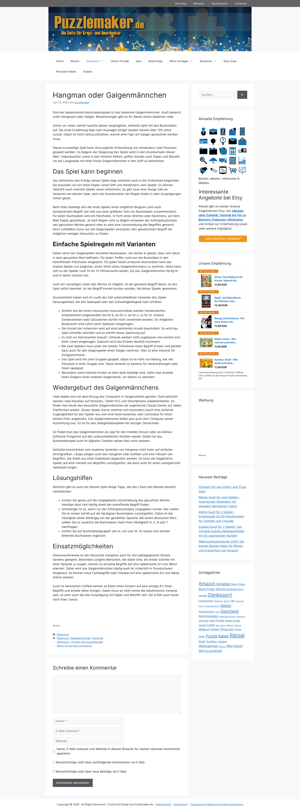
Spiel (202, 641)
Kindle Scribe (232, 620)
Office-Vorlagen (179, 61)
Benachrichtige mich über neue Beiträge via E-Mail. (91, 771)
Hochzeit (204, 620)
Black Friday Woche (212, 589)
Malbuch (204, 629)
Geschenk (229, 611)
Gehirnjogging (207, 611)
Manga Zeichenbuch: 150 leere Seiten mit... (229, 320)
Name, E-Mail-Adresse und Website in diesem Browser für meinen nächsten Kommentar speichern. (118, 751)
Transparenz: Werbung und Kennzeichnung (216, 804)
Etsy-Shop (180, 3)
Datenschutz (163, 804)
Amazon (207, 583)
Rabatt (223, 636)
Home (60, 61)
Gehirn (225, 605)
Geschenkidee (208, 616)
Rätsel (237, 635)
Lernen (202, 625)
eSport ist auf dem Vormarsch (74, 645)
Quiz (138, 61)
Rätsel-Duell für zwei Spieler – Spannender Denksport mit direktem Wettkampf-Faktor (219, 502)
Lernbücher (241, 3)
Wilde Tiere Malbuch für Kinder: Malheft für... (228, 279)
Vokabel (222, 641)
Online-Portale (120, 61)
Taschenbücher (219, 3)
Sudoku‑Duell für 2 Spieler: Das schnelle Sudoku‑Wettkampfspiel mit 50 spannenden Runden (221, 531)
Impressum (181, 804)
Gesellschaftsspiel (227, 616)
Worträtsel (235, 646)
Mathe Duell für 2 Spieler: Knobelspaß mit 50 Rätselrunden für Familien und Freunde (221, 516)
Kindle (219, 620)
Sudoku (88, 71)
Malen (215, 629)
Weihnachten (208, 646)
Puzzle (211, 636)
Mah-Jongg (220, 625)
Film (232, 600)
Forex (201, 606)
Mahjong (230, 625)
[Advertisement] (116, 614)
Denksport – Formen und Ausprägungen (80, 641)
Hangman (97, 638)
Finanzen (240, 601)
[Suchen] (242, 95)
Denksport (92, 61)
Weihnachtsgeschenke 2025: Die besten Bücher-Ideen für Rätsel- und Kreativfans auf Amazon (221, 546)
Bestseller (198, 3)
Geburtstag (155, 61)
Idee (212, 620)
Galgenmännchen (80, 638)
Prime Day (227, 629)
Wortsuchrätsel (210, 651)
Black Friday (238, 584)
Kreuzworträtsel (66, 71)
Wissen (75, 61)
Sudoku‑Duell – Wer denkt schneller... (226, 361)
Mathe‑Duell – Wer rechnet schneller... (225, 340)
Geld (217, 612)
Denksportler (206, 600)
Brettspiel (231, 589)
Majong (238, 625)
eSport (227, 601)
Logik (211, 625)
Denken (203, 595)
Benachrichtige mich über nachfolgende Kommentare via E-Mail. (100, 762)
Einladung (218, 601)
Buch (241, 589)
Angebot (223, 584)
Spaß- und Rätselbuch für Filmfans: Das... (227, 299)
